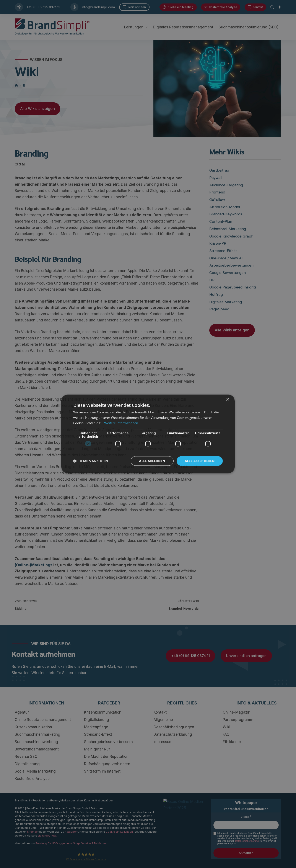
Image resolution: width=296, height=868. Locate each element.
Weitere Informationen (121, 423)
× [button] (227, 399)
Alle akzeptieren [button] (200, 461)
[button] (90, 461)
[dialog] (148, 434)
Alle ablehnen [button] (152, 461)
